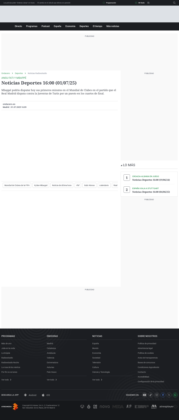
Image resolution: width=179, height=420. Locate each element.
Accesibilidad (143, 377)
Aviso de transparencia (148, 358)
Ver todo (5, 380)
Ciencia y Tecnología (101, 372)
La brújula (5, 353)
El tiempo (97, 26)
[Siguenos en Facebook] (163, 395)
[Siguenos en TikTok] (150, 395)
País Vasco (51, 372)
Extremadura (52, 362)
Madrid (50, 343)
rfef (77, 185)
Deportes (84, 26)
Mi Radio (141, 3)
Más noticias (112, 26)
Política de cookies (146, 353)
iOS (48, 395)
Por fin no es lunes (9, 372)
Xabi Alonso (89, 185)
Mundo (95, 348)
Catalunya (51, 348)
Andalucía (51, 353)
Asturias (50, 367)
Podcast (46, 26)
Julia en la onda (8, 348)
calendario (104, 185)
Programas (31, 26)
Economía (70, 26)
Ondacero (5, 73)
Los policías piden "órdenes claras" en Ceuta (19, 3)
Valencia (50, 358)
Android (32, 395)
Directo (18, 26)
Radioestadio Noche (10, 362)
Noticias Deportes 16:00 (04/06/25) (151, 191)
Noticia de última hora (62, 185)
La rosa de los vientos (10, 367)
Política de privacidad (147, 343)
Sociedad (96, 358)
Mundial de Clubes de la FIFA (17, 185)
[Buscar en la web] (174, 3)
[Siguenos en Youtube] (144, 395)
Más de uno (6, 343)
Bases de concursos (146, 362)
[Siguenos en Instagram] (156, 395)
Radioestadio (7, 358)
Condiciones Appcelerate (148, 367)
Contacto (142, 372)
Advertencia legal (145, 348)
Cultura (95, 367)
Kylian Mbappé (40, 185)
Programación (111, 3)
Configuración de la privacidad (151, 381)
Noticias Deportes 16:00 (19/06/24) (151, 179)
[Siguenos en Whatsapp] (175, 395)
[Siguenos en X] (169, 395)
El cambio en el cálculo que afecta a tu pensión (53, 3)
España (57, 26)
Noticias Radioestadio (37, 73)
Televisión (96, 362)
